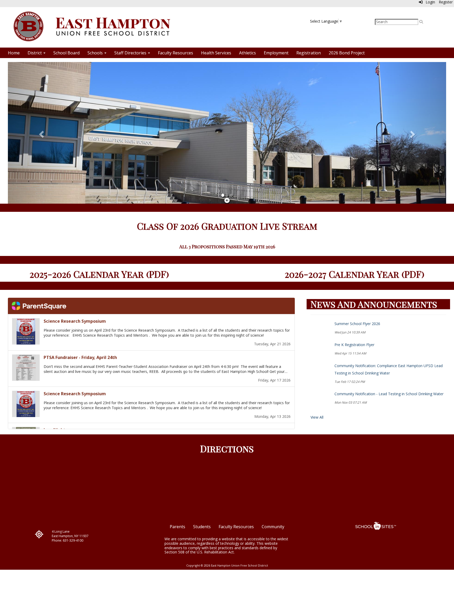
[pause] (227, 200)
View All (317, 417)
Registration (308, 53)
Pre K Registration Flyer (354, 344)
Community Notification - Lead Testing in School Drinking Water (388, 393)
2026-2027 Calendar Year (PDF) (354, 274)
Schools (95, 53)
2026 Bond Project (347, 53)
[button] (41, 133)
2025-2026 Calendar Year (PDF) (99, 274)
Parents (177, 527)
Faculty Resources (175, 53)
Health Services (216, 53)
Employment (276, 53)
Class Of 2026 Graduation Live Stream (227, 226)
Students (202, 527)
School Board (66, 53)
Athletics (247, 53)
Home (14, 53)
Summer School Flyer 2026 (357, 323)
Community (273, 527)
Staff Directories (130, 53)
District (35, 53)
